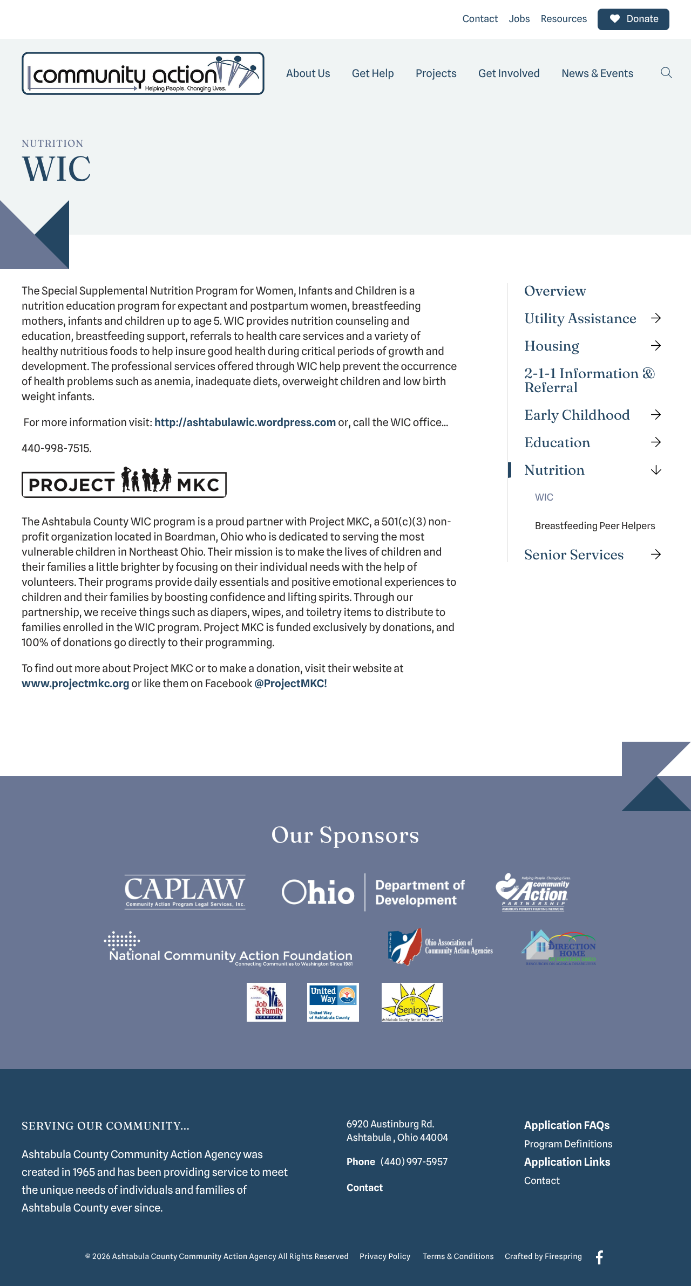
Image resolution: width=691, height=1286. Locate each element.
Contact (480, 19)
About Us (308, 73)
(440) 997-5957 (414, 1162)
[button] (666, 73)
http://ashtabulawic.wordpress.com (245, 422)
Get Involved (509, 73)
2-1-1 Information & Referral (589, 380)
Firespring (563, 1257)
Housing (551, 346)
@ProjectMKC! (290, 683)
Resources (564, 19)
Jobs (519, 19)
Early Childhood (577, 415)
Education (557, 442)
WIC (544, 497)
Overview (555, 291)
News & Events (597, 73)
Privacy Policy (385, 1257)
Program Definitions (568, 1144)
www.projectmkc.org (76, 683)
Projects (436, 73)
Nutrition (554, 470)
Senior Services (574, 554)
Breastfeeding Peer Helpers (595, 526)
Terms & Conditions (458, 1257)
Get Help (373, 73)
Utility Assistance (580, 318)
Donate (642, 19)
